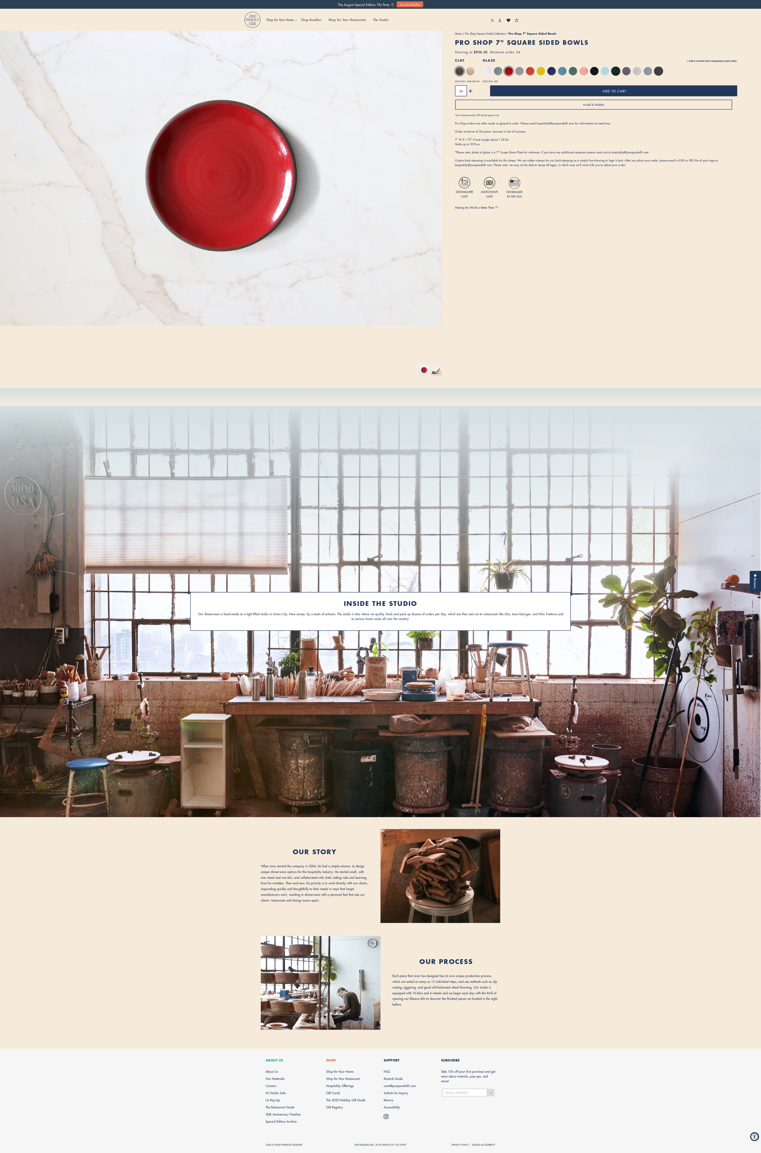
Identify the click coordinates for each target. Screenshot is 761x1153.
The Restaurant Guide (280, 1106)
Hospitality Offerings (340, 1085)
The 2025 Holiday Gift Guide (345, 1099)
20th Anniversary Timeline (283, 1114)
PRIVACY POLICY (460, 1144)
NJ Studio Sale (276, 1092)
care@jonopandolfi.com (400, 1085)
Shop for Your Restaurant (343, 1078)
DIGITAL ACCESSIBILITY (483, 1144)
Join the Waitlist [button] (410, 4)
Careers (271, 1085)
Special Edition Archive (281, 1121)
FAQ (387, 1071)
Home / (460, 33)
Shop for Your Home (340, 1071)
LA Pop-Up (273, 1099)
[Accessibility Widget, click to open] (754, 1136)
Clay (460, 60)
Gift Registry (334, 1106)
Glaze (489, 60)
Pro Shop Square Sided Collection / (487, 33)
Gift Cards (333, 1092)
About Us (272, 1071)
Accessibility (392, 1106)
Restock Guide (393, 1078)
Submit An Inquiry (396, 1092)
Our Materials (275, 1078)
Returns (388, 1099)
